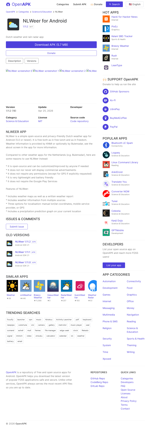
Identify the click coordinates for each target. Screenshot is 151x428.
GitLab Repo (98, 385)
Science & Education (42, 11)
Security (107, 338)
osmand (10, 330)
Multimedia (109, 314)
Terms (124, 404)
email (20, 341)
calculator (50, 336)
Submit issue (17, 226)
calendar (63, 336)
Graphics (132, 294)
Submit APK (79, 4)
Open (21, 4)
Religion (107, 328)
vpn (30, 319)
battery (10, 341)
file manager (50, 330)
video (29, 336)
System (107, 345)
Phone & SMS (110, 321)
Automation (109, 281)
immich (19, 336)
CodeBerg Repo (99, 382)
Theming (131, 345)
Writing (131, 352)
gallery (52, 325)
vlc (72, 336)
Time (105, 352)
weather (80, 336)
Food (129, 287)
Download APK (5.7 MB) (51, 44)
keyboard (87, 319)
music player (76, 325)
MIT (40, 121)
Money (130, 308)
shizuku (39, 336)
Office (130, 301)
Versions (31, 60)
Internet (107, 301)
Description (14, 60)
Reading (131, 321)
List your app (113, 265)
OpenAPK (10, 11)
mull (29, 330)
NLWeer (32, 21)
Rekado (85, 330)
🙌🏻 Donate (96, 4)
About (124, 397)
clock (75, 330)
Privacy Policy (129, 400)
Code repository (79, 121)
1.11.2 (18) (11, 110)
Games (106, 294)
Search (116, 4)
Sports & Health (136, 338)
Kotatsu (48, 319)
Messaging (109, 308)
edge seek (64, 330)
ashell (20, 330)
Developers (127, 382)
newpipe (10, 325)
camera (41, 325)
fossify (10, 319)
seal (87, 325)
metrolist (63, 325)
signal (9, 336)
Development (110, 287)
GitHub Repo (98, 378)
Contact (125, 408)
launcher (21, 319)
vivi (32, 325)
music (38, 319)
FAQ (123, 385)
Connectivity (134, 281)
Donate (51, 53)
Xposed (107, 358)
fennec (38, 330)
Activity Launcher (64, 319)
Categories (63, 4)
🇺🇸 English (135, 4)
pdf (77, 319)
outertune (22, 325)
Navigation (133, 314)
